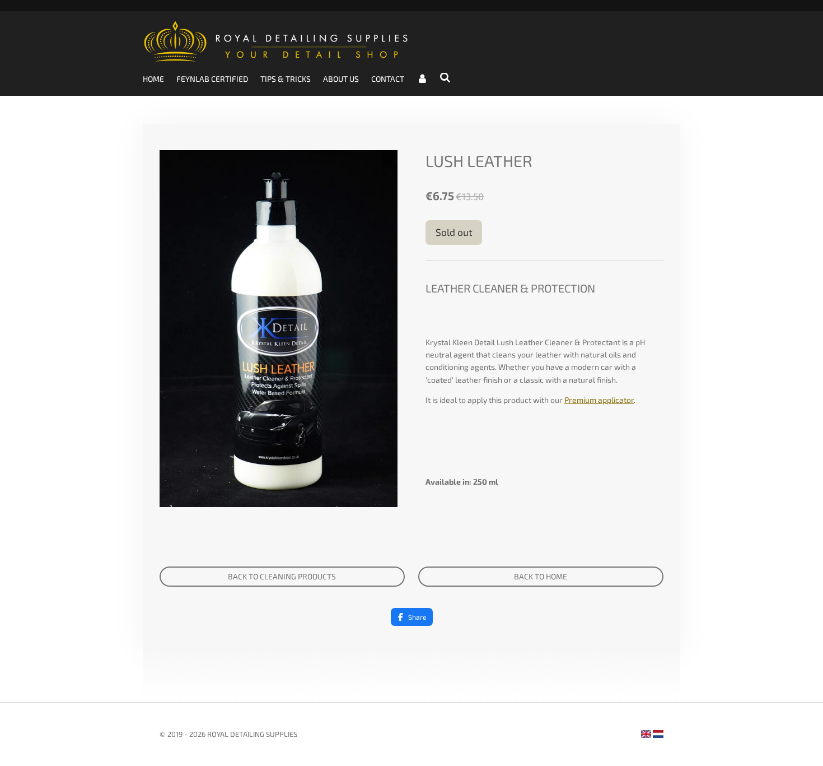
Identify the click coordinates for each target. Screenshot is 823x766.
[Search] (445, 78)
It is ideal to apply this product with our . (530, 400)
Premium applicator (599, 400)
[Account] (422, 79)
